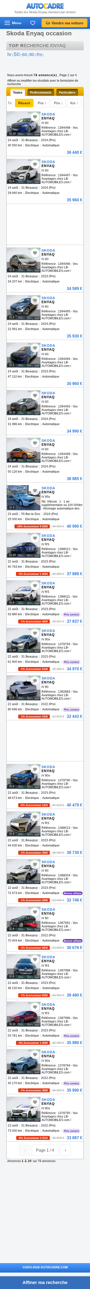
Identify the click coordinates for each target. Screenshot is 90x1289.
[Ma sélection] (33, 23)
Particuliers (67, 92)
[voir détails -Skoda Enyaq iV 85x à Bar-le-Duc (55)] (23, 497)
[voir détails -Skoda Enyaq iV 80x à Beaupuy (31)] (23, 640)
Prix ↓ (58, 103)
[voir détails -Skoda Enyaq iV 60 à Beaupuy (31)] (23, 123)
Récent (24, 103)
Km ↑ (74, 103)
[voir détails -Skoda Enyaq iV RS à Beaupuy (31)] (23, 545)
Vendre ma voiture (67, 23)
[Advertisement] (44, 211)
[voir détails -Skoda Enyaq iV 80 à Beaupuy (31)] (23, 687)
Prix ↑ (42, 103)
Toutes (17, 92)
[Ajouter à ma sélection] (35, 116)
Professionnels (41, 92)
